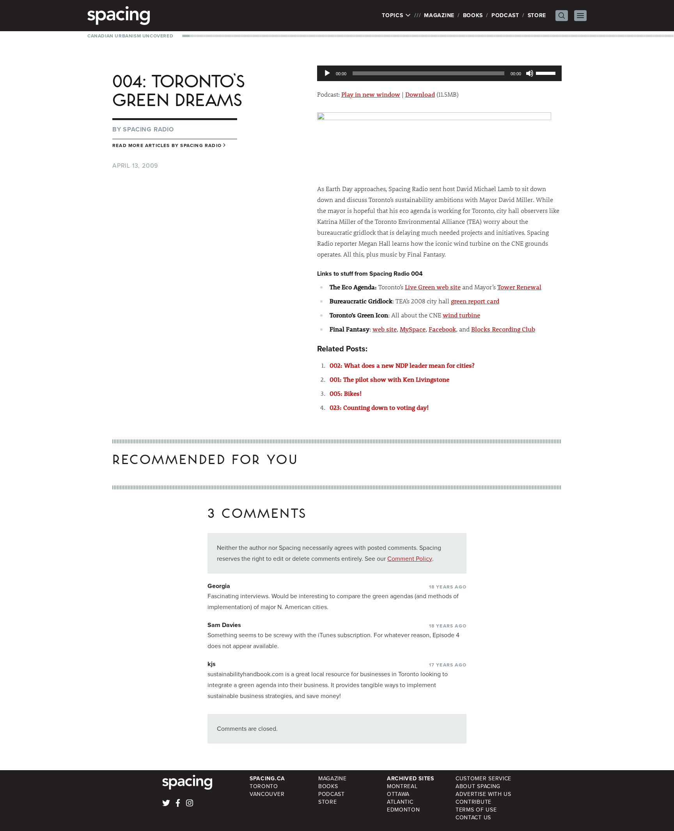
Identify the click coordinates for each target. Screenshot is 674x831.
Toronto (264, 786)
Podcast (505, 15)
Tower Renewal (519, 287)
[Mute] (530, 73)
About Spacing (478, 786)
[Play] (327, 73)
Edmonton (403, 810)
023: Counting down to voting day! (379, 407)
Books (473, 15)
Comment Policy (409, 558)
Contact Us (473, 817)
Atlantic (400, 802)
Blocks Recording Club (503, 329)
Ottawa (398, 794)
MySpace (413, 329)
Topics (393, 15)
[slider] (547, 73)
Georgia (219, 585)
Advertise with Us (483, 794)
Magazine (439, 15)
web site (384, 329)
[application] (439, 73)
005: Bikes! (346, 393)
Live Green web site (433, 287)
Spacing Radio (148, 129)
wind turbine (461, 315)
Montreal (402, 786)
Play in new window (370, 94)
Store (537, 15)
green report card (475, 301)
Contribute (473, 802)
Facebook (442, 329)
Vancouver (267, 794)
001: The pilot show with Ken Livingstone (389, 379)
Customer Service (483, 778)
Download (420, 94)
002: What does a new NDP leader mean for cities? (402, 365)
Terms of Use (476, 810)
